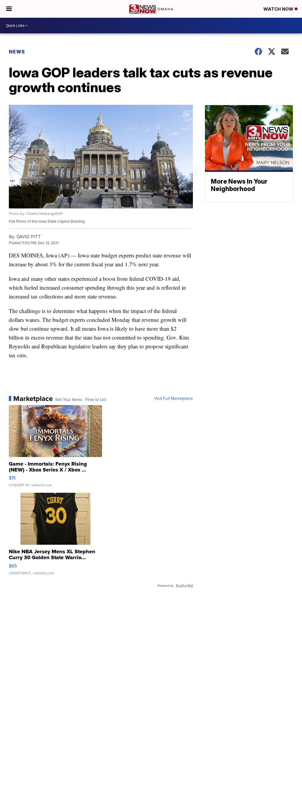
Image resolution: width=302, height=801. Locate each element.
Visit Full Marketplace (173, 399)
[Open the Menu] (9, 9)
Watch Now (279, 9)
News (17, 52)
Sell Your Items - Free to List (80, 400)
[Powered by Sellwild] (184, 586)
